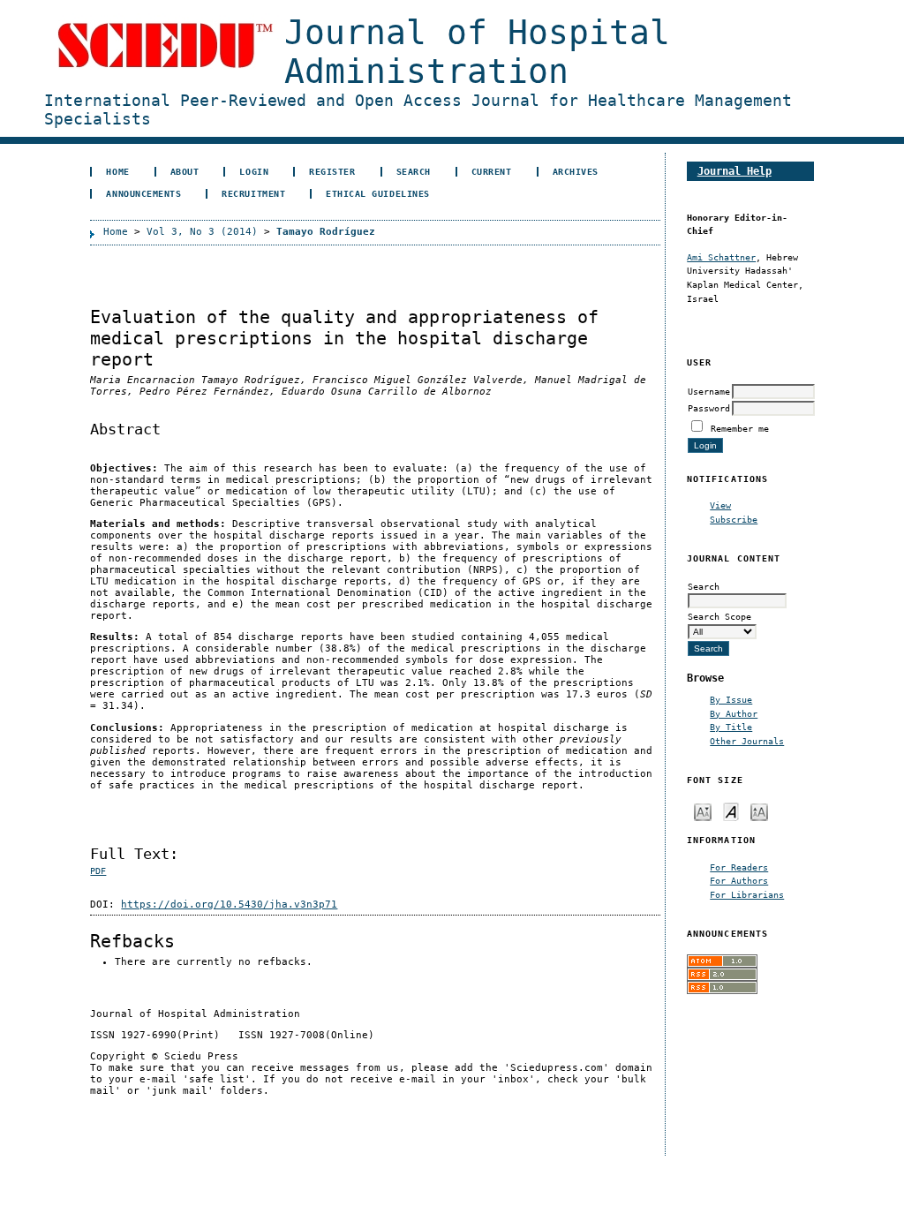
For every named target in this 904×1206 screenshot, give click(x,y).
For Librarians (747, 894)
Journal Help (734, 170)
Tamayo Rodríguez (325, 231)
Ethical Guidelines (377, 193)
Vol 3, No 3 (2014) (202, 231)
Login (253, 171)
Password (709, 408)
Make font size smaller (703, 811)
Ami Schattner (721, 257)
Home (117, 171)
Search (413, 171)
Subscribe (733, 519)
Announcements (143, 193)
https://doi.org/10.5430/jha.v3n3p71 (229, 904)
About (185, 171)
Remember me (740, 428)
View (720, 505)
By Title (731, 726)
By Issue (731, 699)
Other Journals (747, 740)
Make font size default (731, 811)
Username (709, 391)
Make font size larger (759, 811)
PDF (98, 871)
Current (491, 171)
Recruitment (253, 193)
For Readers (739, 867)
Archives (576, 171)
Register (332, 171)
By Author (733, 713)
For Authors (739, 880)
